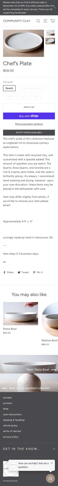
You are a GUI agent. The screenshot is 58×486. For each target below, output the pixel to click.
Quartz (9, 88)
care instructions (12, 414)
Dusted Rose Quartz (31, 88)
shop (6, 408)
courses (7, 397)
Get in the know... (22, 449)
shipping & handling (13, 420)
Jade (23, 96)
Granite (9, 96)
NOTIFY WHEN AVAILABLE (29, 132)
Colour (8, 82)
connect (7, 403)
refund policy (10, 425)
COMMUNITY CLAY (16, 21)
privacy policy (10, 436)
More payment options (29, 124)
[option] (23, 43)
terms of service (12, 431)
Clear (36, 96)
